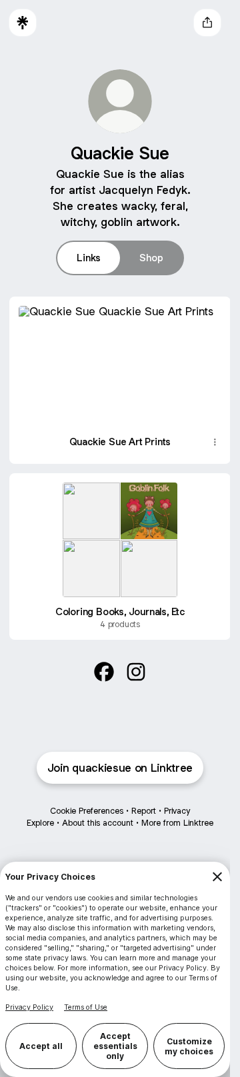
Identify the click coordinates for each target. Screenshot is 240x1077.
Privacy (172, 800)
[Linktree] (22, 22)
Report (139, 800)
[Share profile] (207, 22)
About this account (93, 812)
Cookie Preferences (82, 800)
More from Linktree (173, 812)
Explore (35, 812)
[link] (99, 660)
